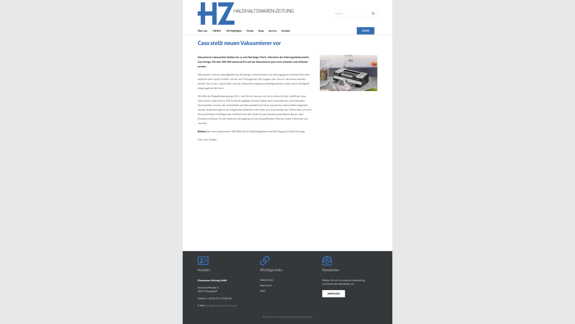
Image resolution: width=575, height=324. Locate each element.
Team (262, 290)
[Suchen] (373, 13)
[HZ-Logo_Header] (245, 13)
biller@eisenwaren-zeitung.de (221, 305)
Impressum (265, 285)
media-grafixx (305, 316)
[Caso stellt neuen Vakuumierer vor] (348, 57)
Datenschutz (266, 280)
